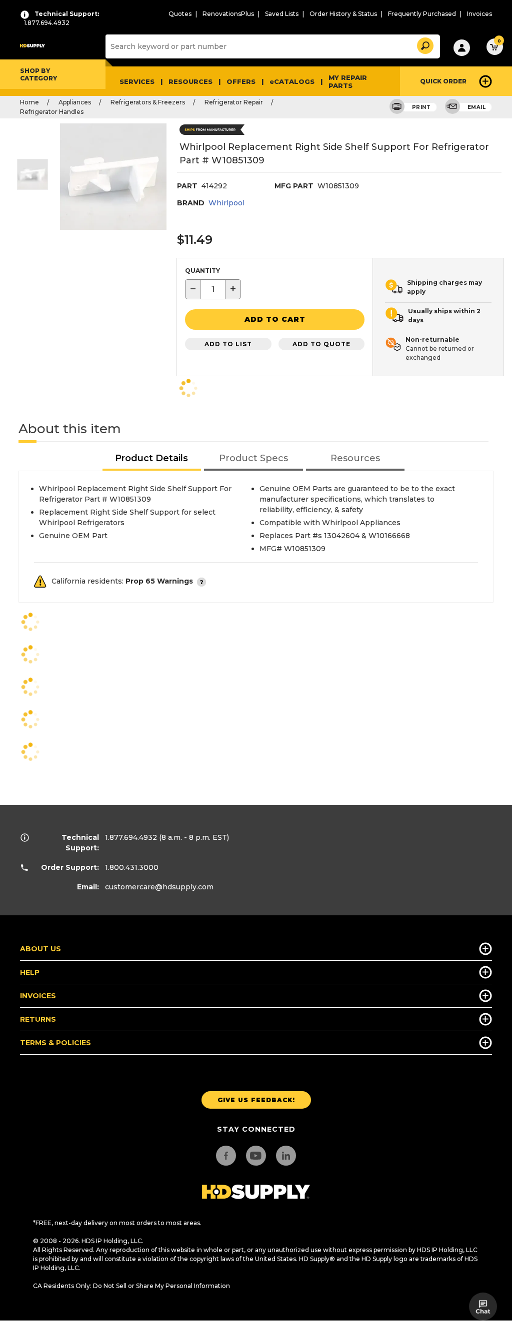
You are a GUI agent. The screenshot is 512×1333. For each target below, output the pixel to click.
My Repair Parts (347, 81)
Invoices (479, 13)
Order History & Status (343, 13)
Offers (241, 81)
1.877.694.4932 (131, 837)
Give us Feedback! (256, 1100)
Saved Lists (281, 13)
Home (29, 102)
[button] (424, 44)
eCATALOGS (292, 81)
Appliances (74, 102)
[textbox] (213, 289)
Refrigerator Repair (233, 102)
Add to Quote (321, 344)
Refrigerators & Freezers (147, 102)
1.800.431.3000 (131, 867)
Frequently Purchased (422, 13)
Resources (190, 81)
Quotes (180, 13)
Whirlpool (226, 202)
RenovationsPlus (228, 13)
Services (137, 81)
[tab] (152, 459)
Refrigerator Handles (52, 111)
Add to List (228, 344)
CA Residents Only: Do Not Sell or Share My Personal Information (131, 1286)
